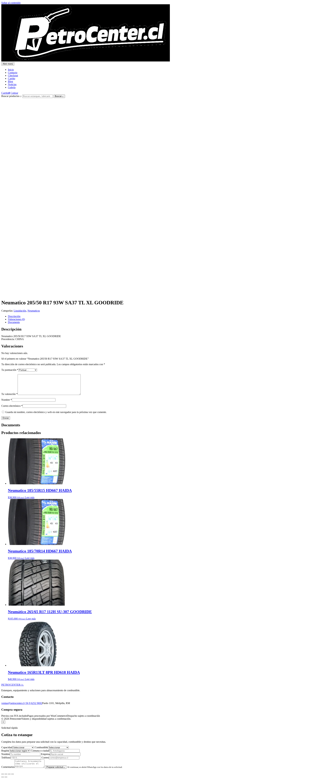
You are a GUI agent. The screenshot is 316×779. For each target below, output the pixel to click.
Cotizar (14, 93)
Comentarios (7, 767)
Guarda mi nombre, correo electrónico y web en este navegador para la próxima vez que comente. (56, 412)
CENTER (12, 684)
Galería (11, 87)
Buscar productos (10, 96)
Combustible (41, 747)
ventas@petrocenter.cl (12, 703)
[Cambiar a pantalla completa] (6, 774)
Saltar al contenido (11, 2)
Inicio (11, 69)
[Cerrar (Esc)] (12, 774)
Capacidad (6, 747)
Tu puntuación (9, 369)
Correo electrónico (12, 405)
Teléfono (6, 757)
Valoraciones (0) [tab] (16, 319)
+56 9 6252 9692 (33, 703)
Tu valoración (9, 394)
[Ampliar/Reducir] (2, 774)
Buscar (59, 96)
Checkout (13, 75)
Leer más (29, 497)
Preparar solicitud (55, 767)
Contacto (12, 72)
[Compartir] (9, 774)
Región (5, 750)
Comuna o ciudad (40, 750)
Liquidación (20, 310)
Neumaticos (33, 310)
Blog (10, 81)
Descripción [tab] (14, 316)
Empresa (45, 754)
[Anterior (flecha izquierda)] (2, 777)
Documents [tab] (14, 322)
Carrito (11, 78)
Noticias (12, 84)
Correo (45, 757)
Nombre (6, 399)
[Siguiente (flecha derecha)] (6, 777)
